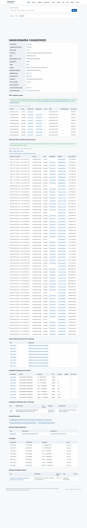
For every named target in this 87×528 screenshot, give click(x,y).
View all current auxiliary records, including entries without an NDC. (53, 101)
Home (11, 16)
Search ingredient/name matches (46, 423)
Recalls (77, 2)
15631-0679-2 (39, 120)
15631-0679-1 (39, 117)
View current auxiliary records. (15, 153)
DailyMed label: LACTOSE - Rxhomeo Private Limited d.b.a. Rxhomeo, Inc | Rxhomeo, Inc (31, 420)
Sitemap (71, 489)
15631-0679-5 (39, 129)
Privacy (66, 489)
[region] (43, 122)
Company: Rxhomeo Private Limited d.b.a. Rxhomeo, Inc (23, 423)
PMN (67, 2)
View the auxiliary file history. (29, 153)
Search (74, 10)
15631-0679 (30, 111)
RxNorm (34, 2)
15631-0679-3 (39, 123)
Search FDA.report (14, 7)
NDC (29, 2)
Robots (75, 489)
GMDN (58, 2)
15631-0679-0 (39, 114)
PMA (63, 2)
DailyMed (40, 2)
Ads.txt (79, 489)
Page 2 (14, 151)
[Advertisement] (43, 28)
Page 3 (18, 151)
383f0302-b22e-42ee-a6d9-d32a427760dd (38, 345)
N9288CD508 (13, 434)
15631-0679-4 (39, 126)
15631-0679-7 (39, 135)
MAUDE (72, 2)
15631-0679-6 (39, 132)
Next (22, 151)
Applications (47, 2)
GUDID (53, 2)
